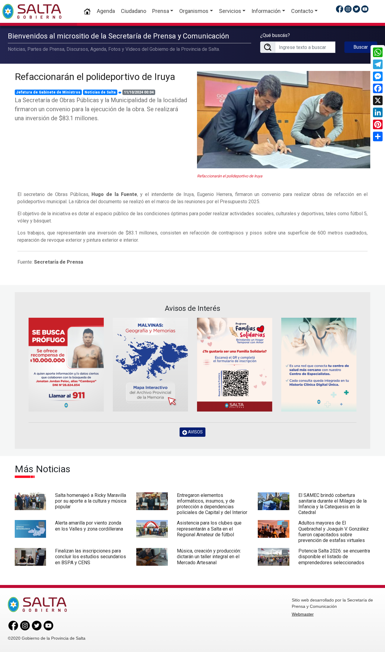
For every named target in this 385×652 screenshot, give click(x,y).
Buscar (360, 47)
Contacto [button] (302, 11)
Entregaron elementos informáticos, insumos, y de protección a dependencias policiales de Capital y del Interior (212, 504)
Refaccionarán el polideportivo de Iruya (95, 76)
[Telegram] (378, 64)
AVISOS (195, 432)
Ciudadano (133, 11)
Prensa (160, 11)
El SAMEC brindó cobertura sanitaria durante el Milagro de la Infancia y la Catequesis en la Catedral (332, 504)
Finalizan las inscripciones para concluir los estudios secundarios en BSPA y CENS (90, 556)
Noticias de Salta (100, 92)
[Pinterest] (378, 124)
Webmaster (303, 614)
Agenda (106, 11)
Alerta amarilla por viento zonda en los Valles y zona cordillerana (89, 525)
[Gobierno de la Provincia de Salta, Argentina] (31, 11)
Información (266, 11)
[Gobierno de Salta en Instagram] (348, 9)
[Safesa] (318, 365)
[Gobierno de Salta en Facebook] (339, 9)
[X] (378, 100)
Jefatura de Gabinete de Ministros (48, 92)
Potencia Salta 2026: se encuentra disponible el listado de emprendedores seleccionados (334, 556)
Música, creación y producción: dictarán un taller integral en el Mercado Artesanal (209, 556)
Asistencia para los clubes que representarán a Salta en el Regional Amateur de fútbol (209, 528)
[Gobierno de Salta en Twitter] (356, 9)
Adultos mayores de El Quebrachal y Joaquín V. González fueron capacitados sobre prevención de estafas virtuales (333, 531)
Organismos (193, 11)
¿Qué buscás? (275, 35)
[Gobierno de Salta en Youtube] (364, 9)
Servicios (230, 11)
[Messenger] (378, 76)
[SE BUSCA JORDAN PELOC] (66, 365)
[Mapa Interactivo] (150, 365)
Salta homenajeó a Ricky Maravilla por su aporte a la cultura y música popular (90, 501)
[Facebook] (378, 88)
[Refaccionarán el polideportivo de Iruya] (283, 119)
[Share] (378, 136)
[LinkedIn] (378, 112)
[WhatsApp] (378, 52)
